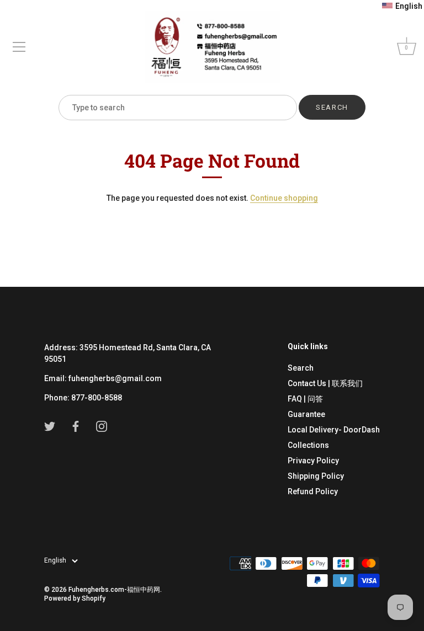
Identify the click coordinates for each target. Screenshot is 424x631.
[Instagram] (101, 425)
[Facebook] (75, 425)
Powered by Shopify (74, 598)
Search (301, 367)
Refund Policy (313, 491)
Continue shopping (284, 198)
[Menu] (19, 47)
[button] (402, 6)
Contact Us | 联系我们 (325, 383)
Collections (308, 445)
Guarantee (306, 414)
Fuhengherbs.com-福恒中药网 (114, 589)
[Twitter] (49, 425)
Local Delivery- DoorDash (334, 429)
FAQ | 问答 (305, 398)
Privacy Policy (313, 460)
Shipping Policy (316, 476)
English (55, 560)
